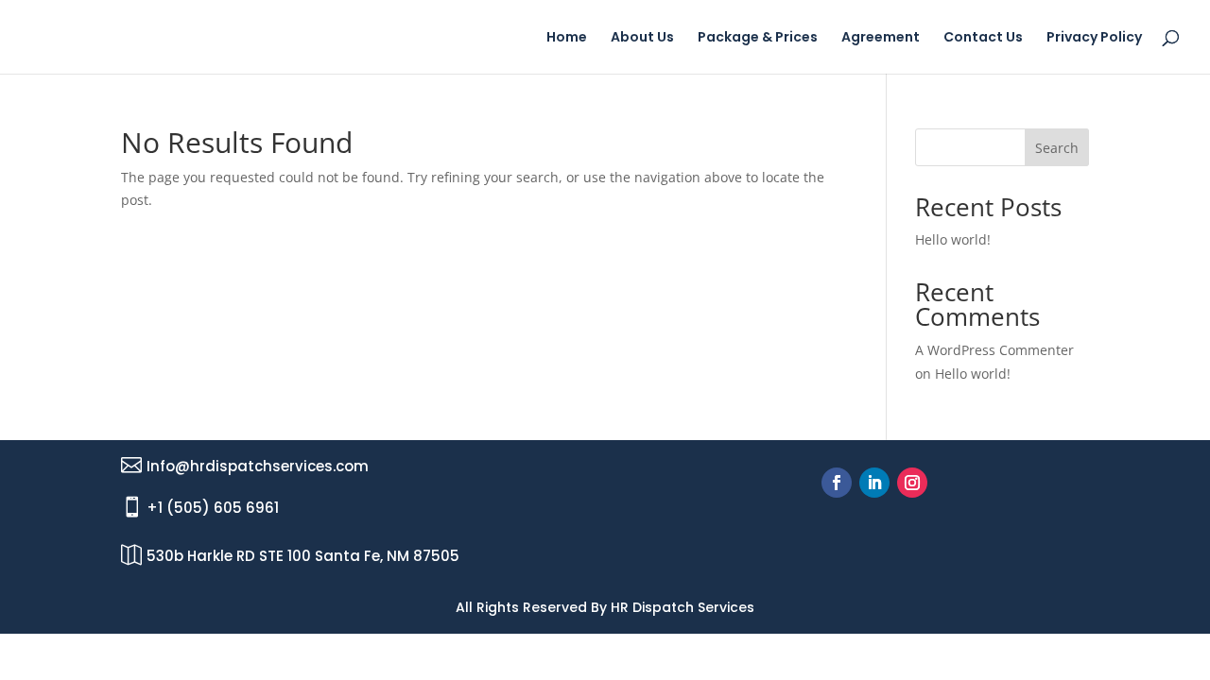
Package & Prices (758, 38)
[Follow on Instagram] (912, 483)
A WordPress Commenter (994, 350)
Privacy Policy (1094, 38)
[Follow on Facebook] (836, 483)
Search (1057, 148)
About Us (642, 38)
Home (566, 38)
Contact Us (983, 38)
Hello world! (953, 239)
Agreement (880, 38)
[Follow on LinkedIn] (874, 483)
